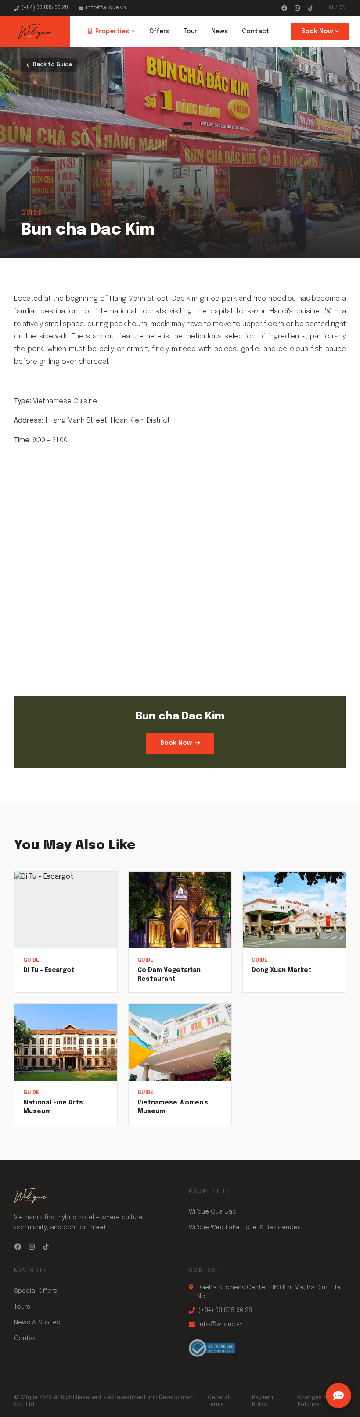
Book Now (317, 31)
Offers (159, 31)
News (219, 31)
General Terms (218, 1401)
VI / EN (337, 7)
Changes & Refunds (312, 1401)
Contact (256, 31)
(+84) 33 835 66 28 (45, 8)
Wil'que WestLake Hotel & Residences (245, 1228)
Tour (190, 31)
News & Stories (37, 1323)
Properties (112, 31)
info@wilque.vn (106, 8)
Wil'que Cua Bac (212, 1212)
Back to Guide (52, 65)
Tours (22, 1307)
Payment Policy (263, 1401)
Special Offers (35, 1291)
